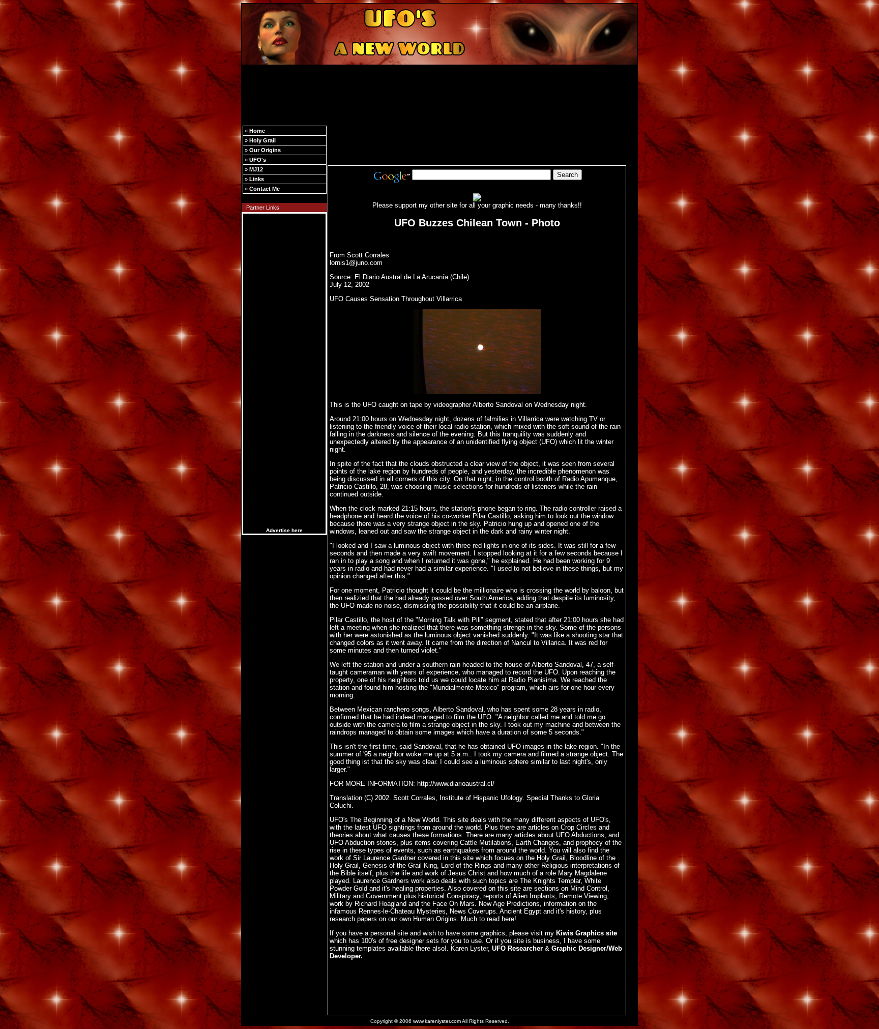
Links (256, 179)
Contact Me (264, 189)
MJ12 (256, 169)
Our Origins (265, 150)
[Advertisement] (439, 90)
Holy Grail (262, 140)
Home (257, 131)
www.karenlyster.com (437, 1021)
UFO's (257, 160)
